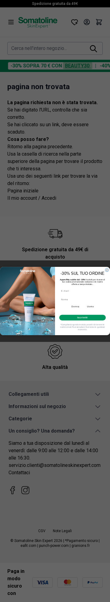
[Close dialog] (106, 270)
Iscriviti (82, 317)
